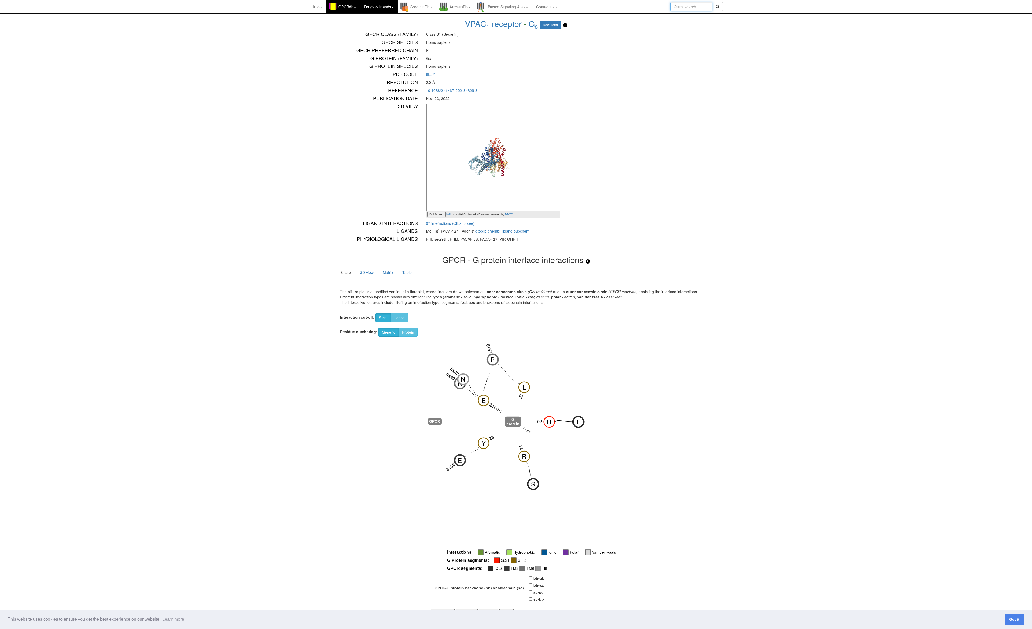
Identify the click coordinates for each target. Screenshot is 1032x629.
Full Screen (436, 214)
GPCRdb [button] (345, 6)
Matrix (388, 272)
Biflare (345, 272)
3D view (367, 272)
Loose (399, 317)
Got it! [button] (1015, 619)
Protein (408, 332)
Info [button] (316, 6)
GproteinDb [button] (419, 6)
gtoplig (481, 231)
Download (550, 24)
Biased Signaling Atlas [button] (506, 6)
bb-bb (538, 578)
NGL (449, 214)
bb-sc (538, 585)
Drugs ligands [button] (377, 6)
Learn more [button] (173, 619)
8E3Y (430, 74)
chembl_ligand (500, 231)
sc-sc (538, 592)
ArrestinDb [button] (459, 6)
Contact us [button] (545, 6)
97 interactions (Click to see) (450, 223)
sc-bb (538, 599)
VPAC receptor (493, 23)
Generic (388, 332)
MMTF (508, 214)
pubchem (521, 231)
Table (407, 272)
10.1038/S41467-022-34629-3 (452, 90)
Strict (383, 317)
